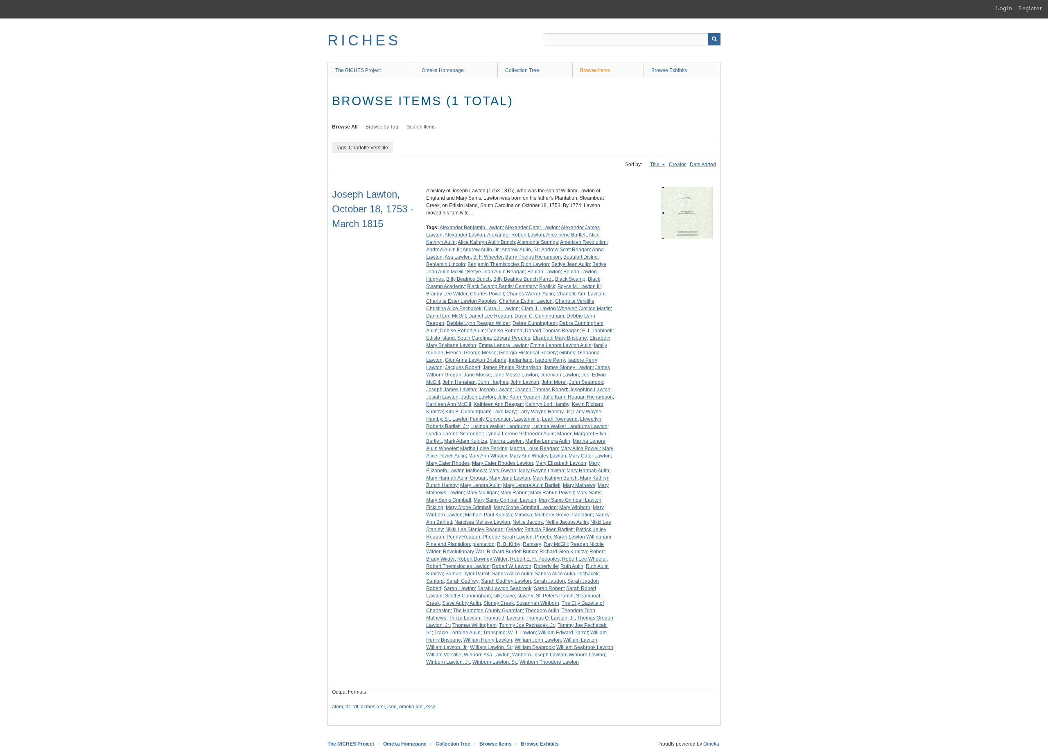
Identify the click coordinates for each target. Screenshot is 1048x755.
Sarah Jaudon (549, 581)
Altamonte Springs (537, 242)
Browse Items (595, 70)
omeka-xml (411, 707)
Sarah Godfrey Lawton (506, 581)
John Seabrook (586, 382)
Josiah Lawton (442, 397)
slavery (525, 596)
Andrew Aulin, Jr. (481, 249)
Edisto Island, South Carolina (458, 338)
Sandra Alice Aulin (512, 574)
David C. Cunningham (539, 316)
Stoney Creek (498, 603)
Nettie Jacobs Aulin (566, 522)
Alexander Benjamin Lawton (471, 227)
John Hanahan (459, 382)
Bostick (547, 286)
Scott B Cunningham (468, 596)
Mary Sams (588, 493)
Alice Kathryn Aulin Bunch (486, 242)
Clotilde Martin (594, 308)
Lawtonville (527, 419)
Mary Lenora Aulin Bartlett (531, 485)
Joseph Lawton (496, 389)
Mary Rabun (514, 493)
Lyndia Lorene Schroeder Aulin (520, 434)
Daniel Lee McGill (446, 316)
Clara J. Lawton (501, 308)
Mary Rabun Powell (552, 493)
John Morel (554, 382)
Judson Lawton (478, 397)
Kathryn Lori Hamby (547, 404)
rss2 (431, 707)
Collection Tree (522, 70)
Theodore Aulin (542, 610)
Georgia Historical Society (528, 353)
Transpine (494, 633)
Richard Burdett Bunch (512, 551)
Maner (564, 434)
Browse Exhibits (669, 70)
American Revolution (583, 242)
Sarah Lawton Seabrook (504, 588)
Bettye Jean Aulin (570, 264)
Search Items (421, 127)
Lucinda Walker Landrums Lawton (569, 426)
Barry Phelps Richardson (533, 257)
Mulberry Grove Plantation (564, 515)
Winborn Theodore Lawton (549, 662)
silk (497, 596)
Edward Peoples (511, 338)
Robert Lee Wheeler (584, 559)
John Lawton (524, 382)
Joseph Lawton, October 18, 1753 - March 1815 (372, 209)
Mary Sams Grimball (448, 500)
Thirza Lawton (464, 618)
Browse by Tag (382, 127)
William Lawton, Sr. (491, 647)
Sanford (435, 581)
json (392, 707)
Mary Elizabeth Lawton (560, 463)
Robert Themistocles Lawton (458, 566)
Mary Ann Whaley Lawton (538, 456)
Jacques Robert (462, 367)
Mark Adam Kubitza (465, 441)
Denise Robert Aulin (462, 331)
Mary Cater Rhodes (448, 463)
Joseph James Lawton (451, 389)
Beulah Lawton (544, 272)
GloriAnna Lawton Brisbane (475, 360)
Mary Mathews (579, 485)
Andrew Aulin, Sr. (520, 249)
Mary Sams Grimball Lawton (505, 500)
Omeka (711, 744)
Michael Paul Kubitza (488, 515)
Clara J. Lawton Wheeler (548, 308)
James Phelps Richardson (512, 367)
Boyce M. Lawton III (579, 286)
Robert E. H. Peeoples (535, 559)
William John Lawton (538, 640)
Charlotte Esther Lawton (526, 301)
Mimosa (523, 515)
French (453, 353)
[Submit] (714, 39)
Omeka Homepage (443, 70)
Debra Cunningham (535, 323)
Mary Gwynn (502, 470)
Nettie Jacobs (528, 522)
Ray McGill (556, 544)
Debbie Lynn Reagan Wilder (478, 323)
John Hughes (493, 382)
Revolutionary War (463, 551)
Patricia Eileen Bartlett (549, 529)
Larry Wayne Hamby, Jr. (544, 412)
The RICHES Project (358, 70)
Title (655, 164)
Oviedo (514, 529)
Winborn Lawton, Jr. (448, 662)
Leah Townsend (560, 419)
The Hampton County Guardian (488, 610)
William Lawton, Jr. (447, 647)
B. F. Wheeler (488, 257)
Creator (677, 164)
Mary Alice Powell (580, 448)
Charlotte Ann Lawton (580, 294)
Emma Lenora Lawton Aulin (561, 345)
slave (509, 596)
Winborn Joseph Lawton (539, 655)
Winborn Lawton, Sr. (494, 662)
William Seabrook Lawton (584, 647)
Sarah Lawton (459, 588)
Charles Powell (487, 294)
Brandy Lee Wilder (447, 294)
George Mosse (480, 353)
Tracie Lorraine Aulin (457, 633)
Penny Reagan (463, 537)
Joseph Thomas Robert (541, 389)
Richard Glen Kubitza (563, 551)
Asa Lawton (458, 257)
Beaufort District (581, 257)
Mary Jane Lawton (509, 478)
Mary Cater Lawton (590, 456)
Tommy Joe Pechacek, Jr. (527, 625)
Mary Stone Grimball (468, 507)
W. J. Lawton (522, 633)
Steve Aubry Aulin (461, 603)
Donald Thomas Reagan (552, 331)
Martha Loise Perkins (483, 448)
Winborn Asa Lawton (487, 655)
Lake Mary (504, 412)
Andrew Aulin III (443, 249)
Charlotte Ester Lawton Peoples (461, 301)
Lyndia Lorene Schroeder (454, 434)
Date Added (703, 164)
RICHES (364, 40)
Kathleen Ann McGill (448, 404)
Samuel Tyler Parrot (467, 574)
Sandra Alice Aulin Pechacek (567, 574)
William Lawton (580, 640)
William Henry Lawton (487, 640)
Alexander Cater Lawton (532, 227)
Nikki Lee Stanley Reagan (474, 529)
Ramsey (532, 544)
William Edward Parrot (563, 633)
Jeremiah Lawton (559, 375)
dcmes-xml (373, 707)
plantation (483, 544)
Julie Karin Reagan (518, 397)
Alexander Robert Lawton (515, 235)
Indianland (521, 360)
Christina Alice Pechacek (453, 308)
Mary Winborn (574, 507)
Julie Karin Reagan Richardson (578, 397)
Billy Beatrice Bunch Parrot (523, 279)
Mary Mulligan (482, 493)
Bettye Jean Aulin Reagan (496, 272)
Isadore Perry (550, 360)
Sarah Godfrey (462, 581)
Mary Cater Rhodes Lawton (502, 463)
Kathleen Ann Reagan (498, 404)
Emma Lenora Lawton (503, 345)
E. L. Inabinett (597, 331)
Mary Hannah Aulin (588, 470)
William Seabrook (534, 647)
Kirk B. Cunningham (467, 412)
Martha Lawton (506, 441)
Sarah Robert (549, 588)
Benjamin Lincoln (445, 264)
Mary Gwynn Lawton (541, 470)
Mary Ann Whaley (487, 456)
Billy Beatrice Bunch (468, 279)
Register (1030, 8)
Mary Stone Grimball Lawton (525, 507)
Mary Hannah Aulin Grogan (456, 478)
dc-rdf (352, 707)
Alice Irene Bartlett (566, 235)
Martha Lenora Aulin (547, 441)
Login (1003, 8)
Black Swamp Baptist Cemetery (502, 286)
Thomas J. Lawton (503, 618)
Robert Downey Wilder (482, 559)
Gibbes (567, 353)
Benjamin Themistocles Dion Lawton (508, 264)
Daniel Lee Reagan (490, 316)
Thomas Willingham (474, 625)
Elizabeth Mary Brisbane (560, 338)
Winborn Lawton (587, 655)
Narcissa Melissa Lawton (482, 522)
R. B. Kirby (508, 544)
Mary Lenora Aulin (480, 485)
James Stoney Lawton (568, 367)
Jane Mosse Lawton (515, 375)
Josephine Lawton (589, 389)
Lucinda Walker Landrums (499, 426)
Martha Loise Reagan (534, 448)
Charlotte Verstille (574, 301)
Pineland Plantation (448, 544)
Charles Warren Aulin (530, 294)
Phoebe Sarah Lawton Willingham (573, 537)
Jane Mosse (477, 375)
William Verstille (443, 655)
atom (337, 707)
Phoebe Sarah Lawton (508, 537)
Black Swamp (570, 279)
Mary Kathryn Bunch (555, 478)
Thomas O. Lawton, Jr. (550, 618)
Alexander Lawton (465, 235)
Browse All (344, 127)
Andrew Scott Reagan (565, 249)
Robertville (546, 566)
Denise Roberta (504, 331)
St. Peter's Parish (555, 596)
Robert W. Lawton (511, 566)
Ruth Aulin (571, 566)
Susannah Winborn (537, 603)
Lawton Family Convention (482, 419)
